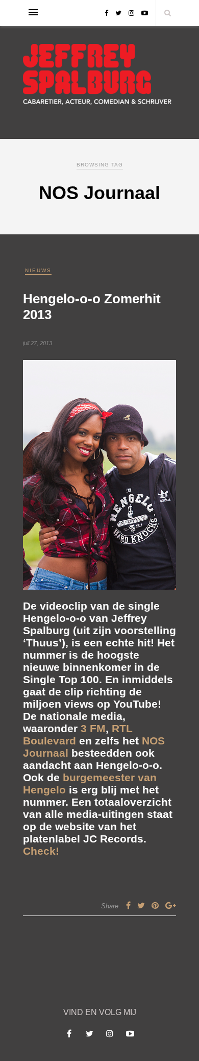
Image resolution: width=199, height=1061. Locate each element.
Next (163, 474)
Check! (41, 851)
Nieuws (38, 270)
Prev (35, 474)
